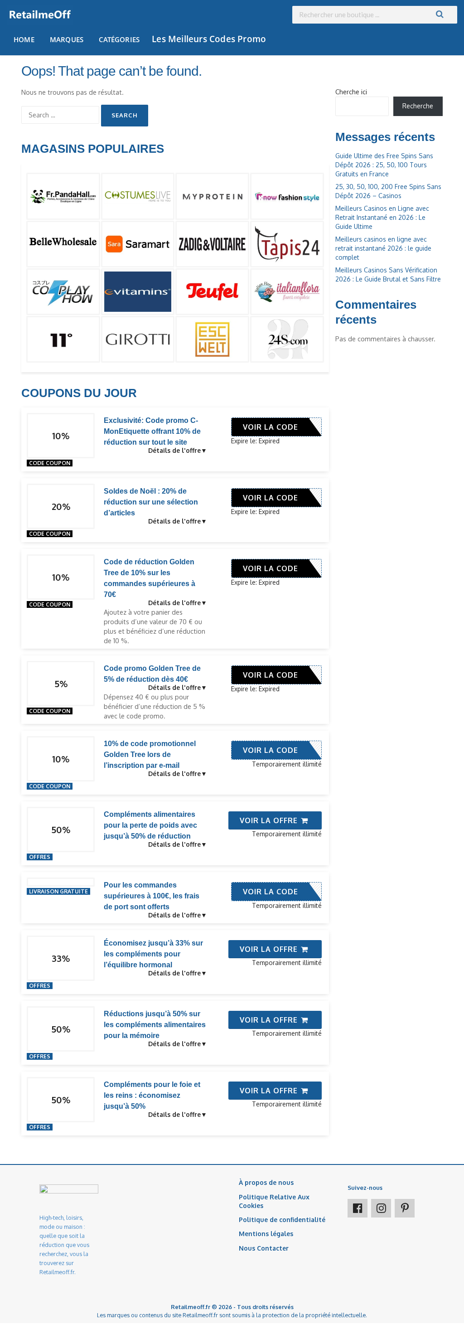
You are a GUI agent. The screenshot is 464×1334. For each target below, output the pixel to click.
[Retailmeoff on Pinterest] (405, 1208)
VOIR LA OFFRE (270, 820)
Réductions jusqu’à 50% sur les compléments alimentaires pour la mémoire (155, 1024)
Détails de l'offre (174, 450)
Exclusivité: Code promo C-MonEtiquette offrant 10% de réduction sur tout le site (152, 431)
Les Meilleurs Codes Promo (209, 39)
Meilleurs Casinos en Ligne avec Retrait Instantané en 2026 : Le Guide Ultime (382, 217)
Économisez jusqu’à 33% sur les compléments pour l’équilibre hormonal (153, 954)
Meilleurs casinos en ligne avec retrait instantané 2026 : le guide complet (383, 248)
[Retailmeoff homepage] (40, 15)
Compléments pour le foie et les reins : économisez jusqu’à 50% (152, 1095)
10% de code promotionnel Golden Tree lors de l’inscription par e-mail (150, 754)
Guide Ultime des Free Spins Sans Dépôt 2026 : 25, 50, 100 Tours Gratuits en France (384, 165)
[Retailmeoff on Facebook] (357, 1208)
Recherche (417, 106)
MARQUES (66, 39)
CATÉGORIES (119, 39)
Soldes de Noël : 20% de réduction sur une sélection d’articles (151, 502)
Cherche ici (351, 92)
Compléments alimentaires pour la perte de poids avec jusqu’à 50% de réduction (150, 825)
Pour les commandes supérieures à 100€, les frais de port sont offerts (151, 896)
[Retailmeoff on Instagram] (381, 1208)
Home (24, 39)
